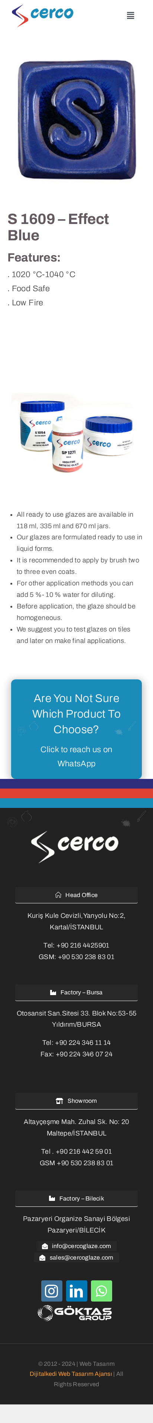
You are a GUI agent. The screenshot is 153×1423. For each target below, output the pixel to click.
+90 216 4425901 (82, 945)
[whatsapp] (101, 1291)
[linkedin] (76, 1291)
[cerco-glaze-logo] (44, 7)
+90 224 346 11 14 (83, 1042)
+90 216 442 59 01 (84, 1151)
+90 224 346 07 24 (84, 1054)
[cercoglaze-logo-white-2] (76, 831)
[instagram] (51, 1291)
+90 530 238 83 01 (86, 957)
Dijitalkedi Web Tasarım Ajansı (71, 1374)
